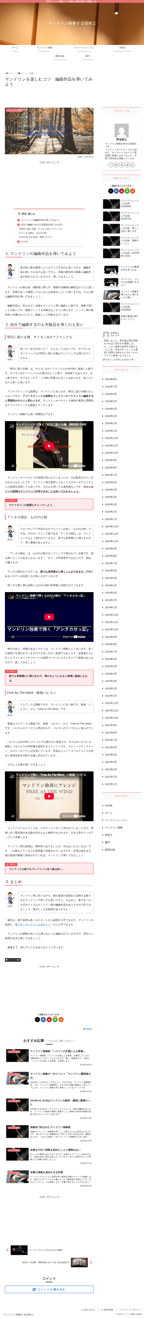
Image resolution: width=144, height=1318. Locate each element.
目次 (24, 213)
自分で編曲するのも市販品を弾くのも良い (42, 224)
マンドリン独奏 (14, 960)
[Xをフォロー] (37, 1019)
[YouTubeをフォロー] (49, 1019)
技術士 (123, 139)
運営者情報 (108, 1310)
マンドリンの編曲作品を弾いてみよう (40, 220)
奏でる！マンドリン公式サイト (32, 924)
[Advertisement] (49, 96)
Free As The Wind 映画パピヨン (36, 237)
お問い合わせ (89, 1310)
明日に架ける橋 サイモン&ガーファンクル (42, 229)
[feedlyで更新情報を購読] (127, 164)
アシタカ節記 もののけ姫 (33, 233)
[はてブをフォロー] (43, 1019)
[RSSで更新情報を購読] (61, 1019)
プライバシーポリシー (131, 1310)
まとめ (24, 241)
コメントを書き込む (51, 1289)
